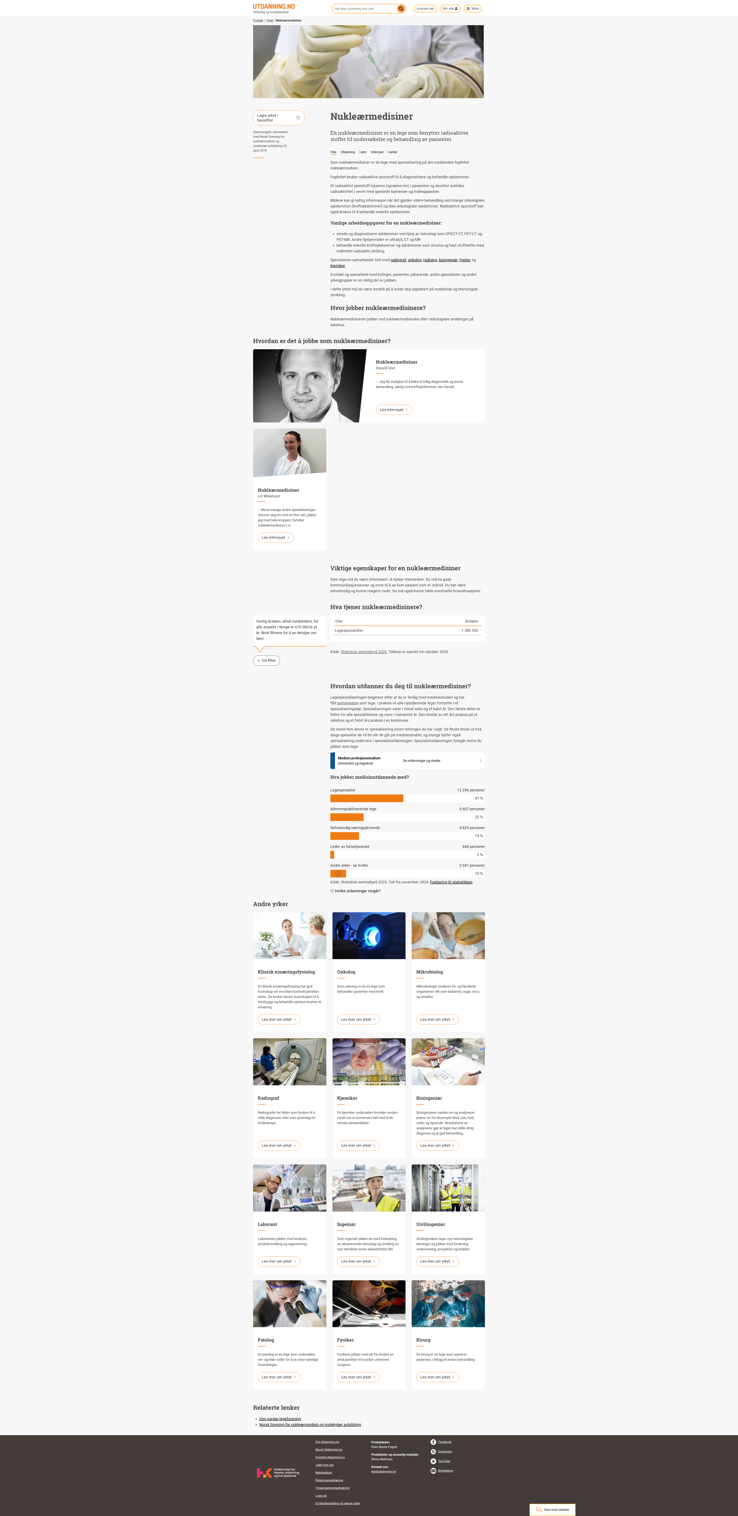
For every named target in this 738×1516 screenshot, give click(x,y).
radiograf (398, 260)
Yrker (269, 20)
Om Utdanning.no (327, 1442)
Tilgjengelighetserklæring (332, 1488)
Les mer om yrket (277, 1019)
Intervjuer (377, 152)
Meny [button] (475, 8)
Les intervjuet (391, 409)
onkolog (414, 260)
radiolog (430, 260)
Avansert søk (425, 8)
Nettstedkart (323, 1473)
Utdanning (348, 152)
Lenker (392, 152)
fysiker (465, 260)
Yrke (333, 152)
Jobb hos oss (324, 1465)
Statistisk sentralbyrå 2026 (364, 651)
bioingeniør (448, 260)
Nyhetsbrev (445, 1471)
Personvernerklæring (329, 1480)
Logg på (321, 1496)
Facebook (444, 1442)
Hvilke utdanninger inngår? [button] (358, 891)
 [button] (369, 1435)
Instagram (445, 1451)
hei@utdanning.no (383, 1471)
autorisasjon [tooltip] (348, 703)
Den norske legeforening (280, 1418)
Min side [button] (448, 8)
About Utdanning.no (328, 1449)
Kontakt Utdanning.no (330, 1457)
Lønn (363, 152)
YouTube (444, 1461)
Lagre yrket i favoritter (267, 118)
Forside (258, 20)
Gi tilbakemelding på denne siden (337, 1503)
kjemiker (337, 265)
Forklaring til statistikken (451, 882)
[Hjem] (290, 6)
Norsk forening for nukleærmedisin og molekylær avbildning (310, 1424)
